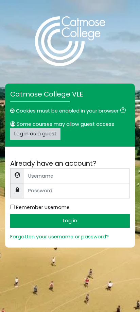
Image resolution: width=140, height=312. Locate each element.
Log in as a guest (35, 133)
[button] (124, 111)
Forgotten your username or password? (59, 236)
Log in (70, 220)
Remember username (43, 207)
